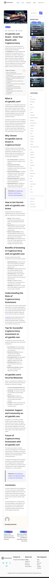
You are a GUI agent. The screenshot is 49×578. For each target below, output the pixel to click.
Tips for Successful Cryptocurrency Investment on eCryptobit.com (16, 84)
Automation (32, 99)
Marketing (32, 157)
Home (17, 2)
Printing (32, 170)
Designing (32, 115)
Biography (32, 101)
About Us (32, 201)
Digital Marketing (34, 117)
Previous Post (9, 531)
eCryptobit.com (8, 317)
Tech (23, 2)
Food (31, 133)
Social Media (33, 184)
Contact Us (41, 2)
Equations (32, 125)
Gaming (31, 141)
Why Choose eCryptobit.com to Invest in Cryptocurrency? (14, 74)
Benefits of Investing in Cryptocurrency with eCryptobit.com (15, 79)
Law (31, 149)
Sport (31, 186)
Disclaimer (32, 204)
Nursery (32, 162)
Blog (31, 104)
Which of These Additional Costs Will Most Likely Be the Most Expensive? (9, 537)
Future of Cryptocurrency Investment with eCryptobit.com (15, 91)
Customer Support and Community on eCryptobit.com (14, 89)
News (34, 2)
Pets (31, 168)
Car (31, 109)
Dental (31, 112)
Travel (31, 192)
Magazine (32, 155)
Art (31, 96)
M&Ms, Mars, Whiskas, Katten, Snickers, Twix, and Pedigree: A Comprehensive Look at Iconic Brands (22, 538)
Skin (31, 178)
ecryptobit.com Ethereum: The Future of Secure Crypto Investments (15, 193)
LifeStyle (32, 152)
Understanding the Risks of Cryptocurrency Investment (15, 81)
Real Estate (32, 173)
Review (31, 176)
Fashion (31, 128)
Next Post (22, 531)
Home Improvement (34, 147)
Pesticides (32, 165)
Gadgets (32, 139)
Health (33, 37)
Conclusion (9, 93)
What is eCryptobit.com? (11, 72)
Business (28, 2)
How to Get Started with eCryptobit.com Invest (16, 76)
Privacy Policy (33, 206)
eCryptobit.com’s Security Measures (13, 86)
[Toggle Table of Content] (23, 71)
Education (32, 120)
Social (31, 181)
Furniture (32, 136)
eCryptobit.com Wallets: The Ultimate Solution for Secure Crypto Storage (16, 476)
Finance (31, 131)
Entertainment (33, 123)
